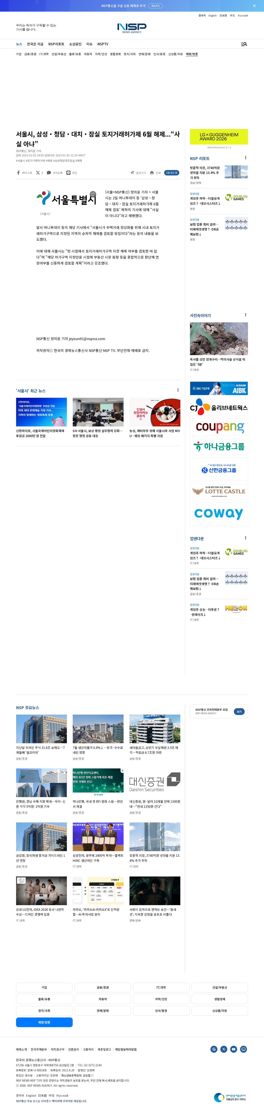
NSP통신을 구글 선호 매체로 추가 (123, 5)
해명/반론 (44, 1022)
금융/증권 (103, 987)
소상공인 (75, 43)
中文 (232, 15)
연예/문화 (103, 1011)
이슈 (89, 43)
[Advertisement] (132, 92)
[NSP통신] (132, 28)
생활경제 (219, 999)
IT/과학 (161, 987)
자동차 (103, 999)
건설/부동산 (219, 987)
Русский (243, 15)
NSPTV (102, 43)
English (213, 15)
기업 (44, 987)
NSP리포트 (56, 43)
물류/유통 (44, 999)
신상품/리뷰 (219, 1011)
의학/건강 (161, 999)
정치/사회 (44, 1011)
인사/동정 (161, 1011)
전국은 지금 (35, 43)
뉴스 (19, 43)
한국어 (202, 15)
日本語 (223, 15)
